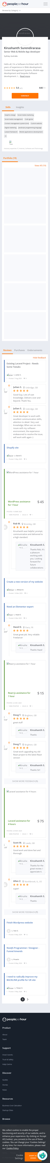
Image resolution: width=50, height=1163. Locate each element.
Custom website (36, 123)
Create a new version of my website (25, 581)
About (4, 1034)
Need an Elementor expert (20, 606)
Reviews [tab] (7, 350)
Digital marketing (10, 128)
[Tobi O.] (9, 931)
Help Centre (7, 1064)
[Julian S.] (10, 375)
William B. (20, 590)
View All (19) (40, 165)
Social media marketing (26, 115)
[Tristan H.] (10, 988)
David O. (19, 456)
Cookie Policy (12, 1148)
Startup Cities (7, 1110)
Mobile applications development (31, 132)
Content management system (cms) (17, 123)
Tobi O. (15, 931)
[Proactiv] (9, 959)
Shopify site (13, 447)
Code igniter (29, 119)
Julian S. (18, 375)
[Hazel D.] (10, 615)
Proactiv (16, 959)
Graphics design (10, 115)
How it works (7, 1055)
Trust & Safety (7, 1059)
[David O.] (10, 456)
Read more (25, 76)
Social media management (14, 119)
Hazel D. (18, 615)
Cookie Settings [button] (19, 1157)
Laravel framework (11, 132)
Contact (25, 96)
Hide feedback (39, 357)
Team (4, 1039)
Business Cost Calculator (12, 1105)
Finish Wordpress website (20, 922)
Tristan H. (19, 988)
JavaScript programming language (29, 128)
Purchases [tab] (19, 350)
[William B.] (10, 590)
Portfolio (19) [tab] (10, 158)
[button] (45, 4)
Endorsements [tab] (34, 350)
